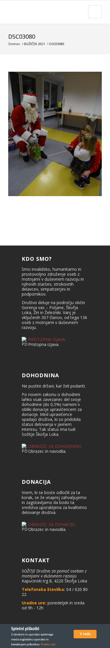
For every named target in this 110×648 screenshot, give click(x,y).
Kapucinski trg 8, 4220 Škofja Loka (54, 581)
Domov (14, 44)
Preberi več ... (50, 644)
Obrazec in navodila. (47, 451)
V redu (85, 634)
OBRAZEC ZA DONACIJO (51, 524)
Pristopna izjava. (43, 344)
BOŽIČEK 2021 (34, 44)
